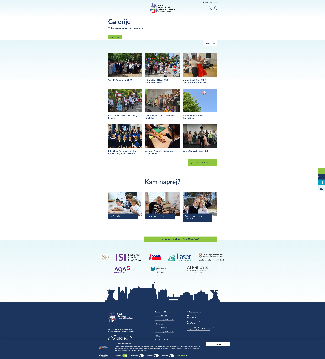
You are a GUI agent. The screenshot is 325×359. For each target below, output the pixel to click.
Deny (218, 349)
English (207, 2)
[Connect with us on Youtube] (197, 239)
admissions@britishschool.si (164, 320)
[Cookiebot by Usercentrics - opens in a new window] (103, 355)
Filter (208, 43)
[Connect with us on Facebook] (185, 239)
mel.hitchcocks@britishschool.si (198, 330)
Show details (181, 355)
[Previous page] (192, 163)
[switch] (141, 355)
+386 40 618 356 (161, 328)
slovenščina (213, 2)
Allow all (218, 344)
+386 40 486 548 (161, 316)
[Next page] (212, 163)
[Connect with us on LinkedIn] (193, 239)
